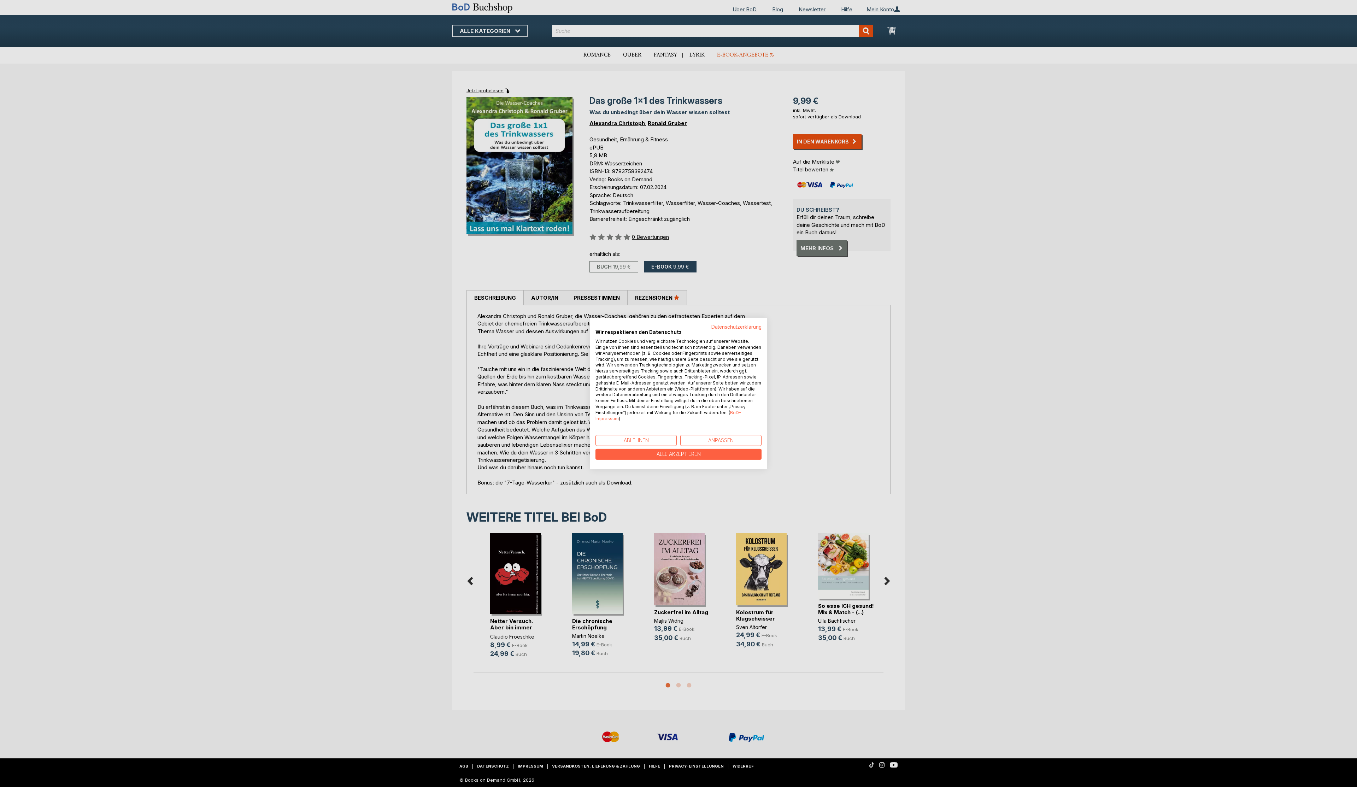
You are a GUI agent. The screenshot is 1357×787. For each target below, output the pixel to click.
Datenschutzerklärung (736, 326)
